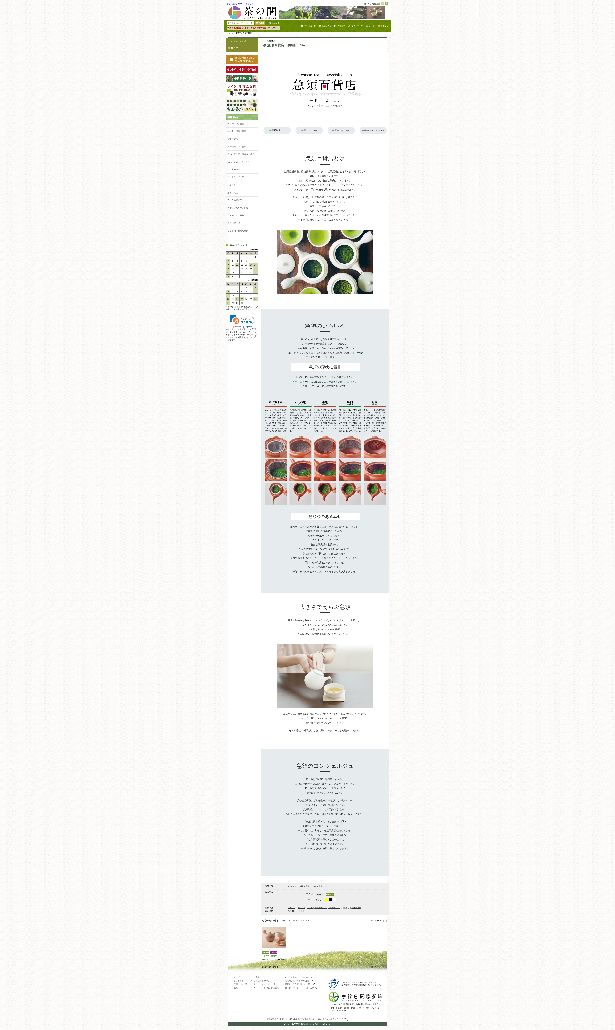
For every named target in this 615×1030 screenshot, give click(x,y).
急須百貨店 (232, 192)
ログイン (384, 26)
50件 (295, 911)
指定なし (319, 900)
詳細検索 (275, 23)
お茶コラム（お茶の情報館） (297, 981)
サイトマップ (357, 26)
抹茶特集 (231, 185)
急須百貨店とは (277, 130)
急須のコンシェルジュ (373, 130)
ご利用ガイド (310, 26)
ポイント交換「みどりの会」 (297, 977)
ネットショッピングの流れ (265, 984)
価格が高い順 (334, 908)
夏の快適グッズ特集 (236, 146)
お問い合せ (326, 26)
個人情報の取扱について (336, 1019)
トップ (229, 33)
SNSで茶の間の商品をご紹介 (241, 154)
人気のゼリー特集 (235, 215)
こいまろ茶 (238, 981)
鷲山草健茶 (232, 139)
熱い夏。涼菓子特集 (236, 131)
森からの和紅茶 (234, 200)
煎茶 (236, 988)
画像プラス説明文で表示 (298, 886)
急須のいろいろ (309, 130)
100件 (301, 911)
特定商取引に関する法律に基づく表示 (305, 1019)
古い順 (310, 908)
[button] (242, 321)
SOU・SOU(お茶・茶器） (239, 162)
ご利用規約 (282, 1019)
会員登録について (261, 981)
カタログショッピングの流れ (266, 988)
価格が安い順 (321, 908)
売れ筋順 (356, 908)
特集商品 (237, 33)
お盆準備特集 (233, 169)
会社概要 (341, 26)
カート (372, 26)
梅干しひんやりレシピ (237, 208)
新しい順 (301, 908)
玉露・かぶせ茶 (240, 984)
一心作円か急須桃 (269, 956)
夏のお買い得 (233, 223)
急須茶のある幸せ (341, 130)
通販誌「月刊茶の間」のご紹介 (298, 984)
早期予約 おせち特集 (237, 231)
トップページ (239, 977)
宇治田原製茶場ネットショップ (240, 4)
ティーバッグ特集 (235, 123)
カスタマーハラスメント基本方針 (299, 988)
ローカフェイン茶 (235, 177)
